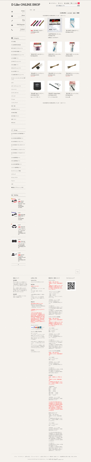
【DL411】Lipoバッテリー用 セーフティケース (42, 93)
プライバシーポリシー (35, 456)
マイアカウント (54, 3)
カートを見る (75, 3)
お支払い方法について (44, 456)
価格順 (74, 12)
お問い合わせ (27, 456)
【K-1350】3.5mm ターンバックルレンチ (76, 30)
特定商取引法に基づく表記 (65, 456)
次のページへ (63, 15)
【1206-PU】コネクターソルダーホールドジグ (42, 54)
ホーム (16, 456)
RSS (72, 456)
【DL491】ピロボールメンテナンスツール (43, 30)
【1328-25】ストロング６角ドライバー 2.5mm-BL (60, 54)
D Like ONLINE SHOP (25, 4)
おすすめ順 (69, 12)
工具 (34, 9)
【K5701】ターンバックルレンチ (73, 93)
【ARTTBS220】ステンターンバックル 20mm (59, 34)
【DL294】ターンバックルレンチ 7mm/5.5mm (77, 73)
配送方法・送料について (54, 456)
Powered (47, 459)
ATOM (75, 456)
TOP (31, 9)
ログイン (61, 3)
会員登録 (67, 3)
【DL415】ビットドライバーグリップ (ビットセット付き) (44, 73)
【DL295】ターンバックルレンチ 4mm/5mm (59, 73)
